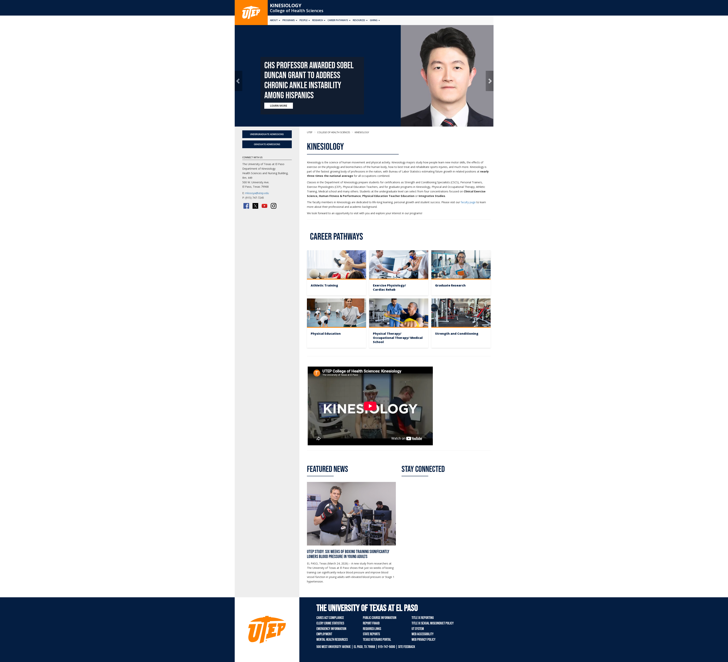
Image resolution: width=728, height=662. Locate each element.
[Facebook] (246, 206)
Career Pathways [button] (338, 20)
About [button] (274, 20)
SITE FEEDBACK (406, 647)
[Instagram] (274, 206)
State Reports (371, 634)
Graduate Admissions (267, 144)
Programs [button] (288, 20)
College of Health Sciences (296, 10)
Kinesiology (285, 5)
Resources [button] (359, 20)
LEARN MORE (278, 105)
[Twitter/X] (255, 206)
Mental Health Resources (332, 639)
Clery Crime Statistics (330, 623)
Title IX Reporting (423, 618)
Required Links (372, 629)
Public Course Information (379, 618)
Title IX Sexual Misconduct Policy (433, 623)
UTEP (309, 132)
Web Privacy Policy (423, 639)
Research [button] (317, 20)
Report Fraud (371, 623)
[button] (238, 81)
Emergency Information (331, 629)
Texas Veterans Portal (377, 639)
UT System (418, 629)
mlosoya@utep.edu (257, 193)
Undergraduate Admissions (267, 134)
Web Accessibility (423, 634)
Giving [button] (374, 20)
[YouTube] (264, 206)
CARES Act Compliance (330, 618)
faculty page (468, 202)
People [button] (304, 20)
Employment (324, 634)
